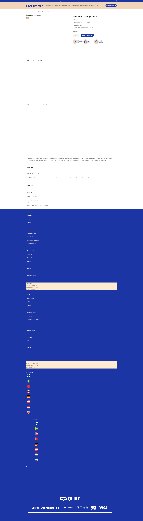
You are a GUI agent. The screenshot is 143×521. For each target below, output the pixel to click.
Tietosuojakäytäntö (31, 275)
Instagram (29, 254)
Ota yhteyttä (30, 236)
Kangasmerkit (83, 5)
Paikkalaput (49, 5)
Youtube (29, 261)
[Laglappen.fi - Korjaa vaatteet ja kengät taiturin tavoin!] (35, 5)
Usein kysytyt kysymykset (33, 240)
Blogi (28, 226)
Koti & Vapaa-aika (75, 5)
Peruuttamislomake (31, 243)
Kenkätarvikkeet (57, 5)
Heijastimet (91, 5)
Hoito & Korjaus (66, 5)
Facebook (29, 257)
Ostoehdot (29, 272)
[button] (116, 1)
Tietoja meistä (30, 219)
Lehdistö (29, 222)
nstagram (29, 333)
